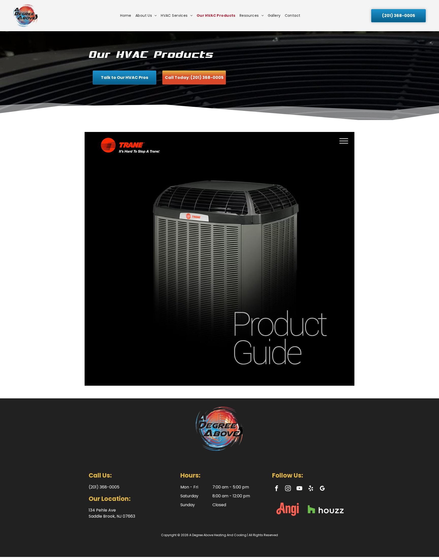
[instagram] (288, 489)
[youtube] (299, 489)
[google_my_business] (322, 489)
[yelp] (310, 489)
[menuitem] (125, 15)
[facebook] (276, 489)
